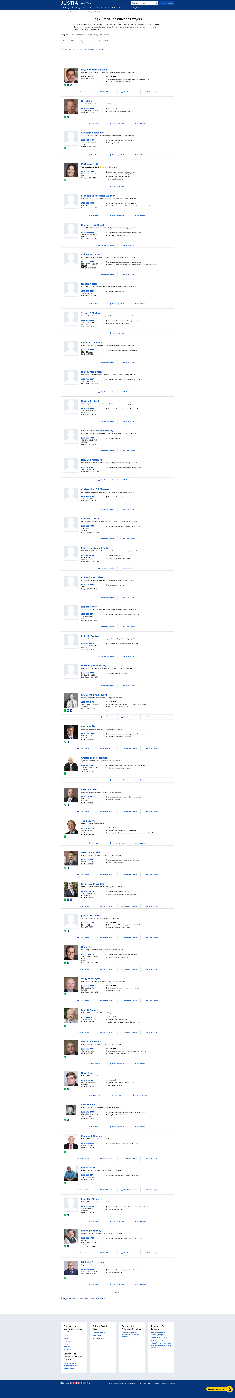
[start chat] (229, 1389)
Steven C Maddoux (92, 313)
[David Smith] (71, 106)
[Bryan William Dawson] (71, 75)
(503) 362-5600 (87, 923)
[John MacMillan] (71, 1205)
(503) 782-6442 (87, 291)
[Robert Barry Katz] (71, 260)
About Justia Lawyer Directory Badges (158, 1334)
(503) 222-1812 (87, 1017)
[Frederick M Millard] (71, 583)
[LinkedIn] (71, 1383)
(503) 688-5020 (87, 438)
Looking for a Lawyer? (216, 1389)
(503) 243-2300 (87, 1112)
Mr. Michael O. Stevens (94, 694)
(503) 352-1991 (87, 1080)
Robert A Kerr (89, 606)
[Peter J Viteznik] (71, 795)
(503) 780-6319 (87, 643)
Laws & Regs (112, 8)
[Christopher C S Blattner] (71, 495)
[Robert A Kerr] (71, 612)
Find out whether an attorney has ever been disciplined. (130, 1335)
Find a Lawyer (65, 8)
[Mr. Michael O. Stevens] (71, 700)
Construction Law (82, 12)
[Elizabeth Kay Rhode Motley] (71, 436)
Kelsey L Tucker (90, 518)
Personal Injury (98, 1335)
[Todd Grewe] (71, 826)
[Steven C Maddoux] (71, 319)
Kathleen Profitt (90, 164)
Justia (62, 12)
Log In (163, 3)
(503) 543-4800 (87, 1269)
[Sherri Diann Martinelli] (71, 553)
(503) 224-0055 (87, 796)
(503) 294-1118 (87, 828)
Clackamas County (70, 1363)
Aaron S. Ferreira (90, 852)
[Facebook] (76, 1383)
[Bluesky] (84, 1383)
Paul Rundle (88, 726)
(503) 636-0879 (87, 673)
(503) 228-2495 (87, 859)
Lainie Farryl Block (91, 342)
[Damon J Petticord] (71, 465)
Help (137, 1383)
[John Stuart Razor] (71, 921)
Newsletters (123, 8)
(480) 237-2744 (87, 261)
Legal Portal (123, 1383)
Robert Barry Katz (91, 254)
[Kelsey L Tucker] (71, 524)
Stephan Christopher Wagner (98, 195)
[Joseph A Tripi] (71, 289)
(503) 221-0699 (87, 408)
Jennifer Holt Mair (91, 371)
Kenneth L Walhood (92, 225)
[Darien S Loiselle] (71, 406)
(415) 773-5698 (87, 203)
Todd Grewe (88, 820)
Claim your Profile (157, 1340)
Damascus (67, 1341)
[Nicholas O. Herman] (71, 1268)
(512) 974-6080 (87, 320)
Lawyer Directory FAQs (159, 1337)
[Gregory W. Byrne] (71, 984)
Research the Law (89, 8)
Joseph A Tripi (89, 283)
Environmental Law (99, 1333)
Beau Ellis (86, 946)
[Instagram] (79, 1383)
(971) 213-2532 (87, 765)
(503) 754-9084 (87, 350)
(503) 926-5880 (87, 526)
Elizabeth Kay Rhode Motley (97, 430)
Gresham (67, 1346)
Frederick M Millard (92, 577)
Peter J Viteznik (90, 789)
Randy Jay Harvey (91, 1230)
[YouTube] (74, 1383)
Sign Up (170, 3)
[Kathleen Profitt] (71, 170)
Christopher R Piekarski (94, 757)
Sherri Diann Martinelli (94, 547)
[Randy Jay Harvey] (71, 1236)
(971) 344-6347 (87, 379)
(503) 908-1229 (87, 171)
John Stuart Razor (91, 915)
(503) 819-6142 (87, 496)
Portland (67, 1335)
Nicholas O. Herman (92, 1262)
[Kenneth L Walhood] (71, 230)
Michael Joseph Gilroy (93, 665)
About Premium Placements (161, 1343)
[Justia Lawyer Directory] (69, 3)
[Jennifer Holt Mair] (71, 377)
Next (117, 1292)
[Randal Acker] (71, 1173)
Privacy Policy (156, 1383)
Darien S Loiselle (90, 401)
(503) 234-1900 (87, 733)
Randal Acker (88, 1167)
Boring (66, 1344)
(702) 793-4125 (87, 891)
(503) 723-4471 (87, 614)
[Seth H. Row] (71, 1110)
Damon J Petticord (91, 459)
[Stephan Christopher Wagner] (71, 201)
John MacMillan (90, 1199)
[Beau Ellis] (71, 952)
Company (131, 1383)
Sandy (66, 1338)
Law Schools (101, 8)
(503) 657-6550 (87, 108)
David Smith (88, 101)
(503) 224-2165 (87, 1206)
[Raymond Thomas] (71, 1141)
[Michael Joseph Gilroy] (71, 671)
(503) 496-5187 (87, 140)
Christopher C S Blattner (95, 489)
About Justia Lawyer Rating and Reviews (161, 1347)
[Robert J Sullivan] (71, 641)
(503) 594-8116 (87, 954)
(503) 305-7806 (87, 584)
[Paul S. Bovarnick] (71, 1047)
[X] (87, 1383)
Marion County (69, 1368)
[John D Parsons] (71, 1015)
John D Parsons (89, 1009)
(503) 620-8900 (87, 986)
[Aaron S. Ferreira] (71, 858)
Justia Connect (113, 1383)
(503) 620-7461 (87, 467)
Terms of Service (145, 1383)
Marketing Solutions (136, 8)
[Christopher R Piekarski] (71, 763)
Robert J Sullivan (90, 636)
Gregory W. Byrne (91, 978)
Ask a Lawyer (77, 8)
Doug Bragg (88, 1073)
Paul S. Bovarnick (91, 1041)
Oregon (91, 12)
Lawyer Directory (71, 12)
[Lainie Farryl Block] (71, 348)
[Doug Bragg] (71, 1078)
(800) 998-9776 (87, 1049)
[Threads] (82, 1383)
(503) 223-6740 (87, 555)
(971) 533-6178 (87, 702)
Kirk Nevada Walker (92, 883)
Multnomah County (70, 1366)
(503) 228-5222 (87, 1143)
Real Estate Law (98, 1338)
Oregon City (68, 1349)
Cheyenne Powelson (92, 132)
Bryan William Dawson (94, 69)
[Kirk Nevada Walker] (71, 889)
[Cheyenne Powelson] (71, 138)
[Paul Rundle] (71, 732)
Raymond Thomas (91, 1136)
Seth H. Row (88, 1104)
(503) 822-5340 (87, 1238)
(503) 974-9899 (87, 232)
